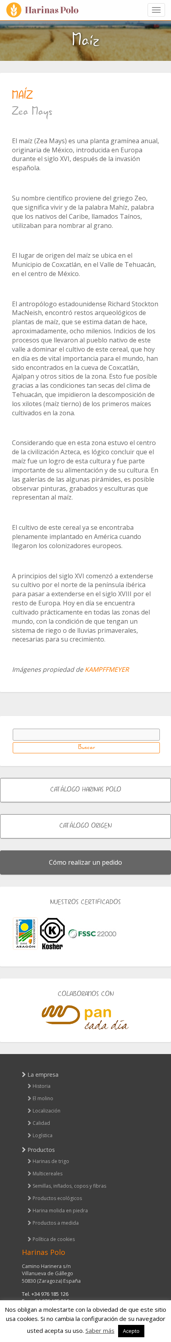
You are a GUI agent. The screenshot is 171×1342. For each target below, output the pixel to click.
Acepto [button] (131, 1330)
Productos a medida (56, 1222)
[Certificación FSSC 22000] (92, 933)
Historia (42, 1086)
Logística (42, 1135)
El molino (43, 1098)
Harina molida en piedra (60, 1210)
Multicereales (47, 1173)
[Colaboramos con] (85, 1017)
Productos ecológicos (57, 1198)
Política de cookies (54, 1239)
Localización (46, 1110)
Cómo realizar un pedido (85, 862)
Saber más (100, 1330)
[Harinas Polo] (46, 10)
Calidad (41, 1123)
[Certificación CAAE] (25, 934)
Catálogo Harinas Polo (85, 790)
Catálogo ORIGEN (85, 826)
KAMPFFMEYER (107, 669)
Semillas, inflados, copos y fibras (69, 1186)
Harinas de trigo (51, 1161)
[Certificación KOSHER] (52, 934)
